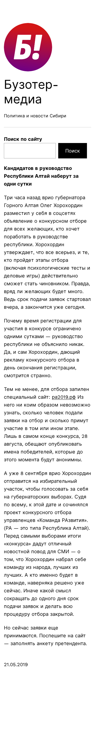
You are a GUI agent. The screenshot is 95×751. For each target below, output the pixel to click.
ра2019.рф (64, 397)
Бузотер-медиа (31, 91)
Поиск (72, 151)
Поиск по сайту (23, 139)
